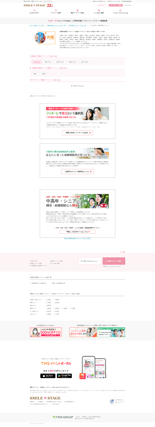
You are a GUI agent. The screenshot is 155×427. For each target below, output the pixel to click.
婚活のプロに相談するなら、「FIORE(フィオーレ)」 (106, 1)
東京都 (57, 302)
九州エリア (33, 314)
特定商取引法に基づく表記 (54, 401)
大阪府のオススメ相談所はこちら (77, 171)
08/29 (60, 62)
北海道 (49, 299)
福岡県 (49, 314)
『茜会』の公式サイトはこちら (76, 232)
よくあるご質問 (99, 13)
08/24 (37, 62)
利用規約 (40, 401)
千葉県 (49, 302)
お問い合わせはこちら (90, 261)
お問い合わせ (127, 5)
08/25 (48, 62)
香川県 (57, 311)
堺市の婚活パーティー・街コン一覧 (77, 25)
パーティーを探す (56, 13)
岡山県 (49, 311)
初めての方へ (34, 261)
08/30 (72, 62)
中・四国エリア (34, 311)
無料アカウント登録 (114, 261)
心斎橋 (43, 74)
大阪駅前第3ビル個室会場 (38, 283)
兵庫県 (73, 308)
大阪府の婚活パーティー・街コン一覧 (56, 25)
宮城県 (57, 299)
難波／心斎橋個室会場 (58, 283)
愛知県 (49, 305)
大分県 (57, 314)
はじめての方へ (34, 13)
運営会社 (32, 401)
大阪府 (65, 308)
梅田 (35, 74)
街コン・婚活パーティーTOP (37, 25)
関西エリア (33, 308)
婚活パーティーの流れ (77, 13)
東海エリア (33, 305)
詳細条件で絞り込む (78, 85)
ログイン (102, 5)
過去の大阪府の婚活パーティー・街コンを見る (77, 238)
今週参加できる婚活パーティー (39, 265)
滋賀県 (49, 308)
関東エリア (33, 302)
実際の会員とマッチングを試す (77, 133)
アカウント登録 (116, 5)
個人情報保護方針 (69, 401)
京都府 (57, 308)
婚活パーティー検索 (36, 263)
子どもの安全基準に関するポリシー (39, 404)
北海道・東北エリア (35, 299)
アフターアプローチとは (120, 13)
